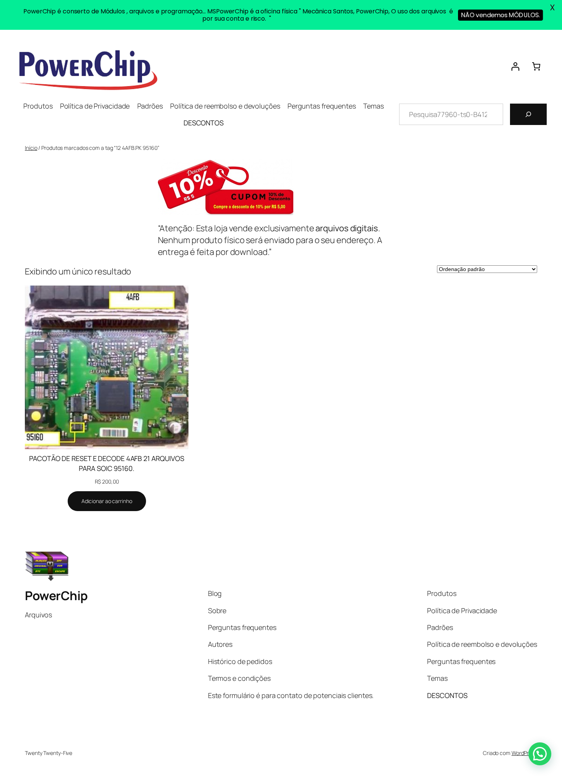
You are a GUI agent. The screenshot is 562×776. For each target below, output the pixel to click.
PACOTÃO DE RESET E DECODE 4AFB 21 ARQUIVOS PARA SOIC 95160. (106, 463)
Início (31, 147)
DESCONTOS (204, 122)
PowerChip (56, 595)
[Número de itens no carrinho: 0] (536, 66)
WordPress (524, 753)
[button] (539, 753)
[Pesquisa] (528, 114)
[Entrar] (515, 66)
